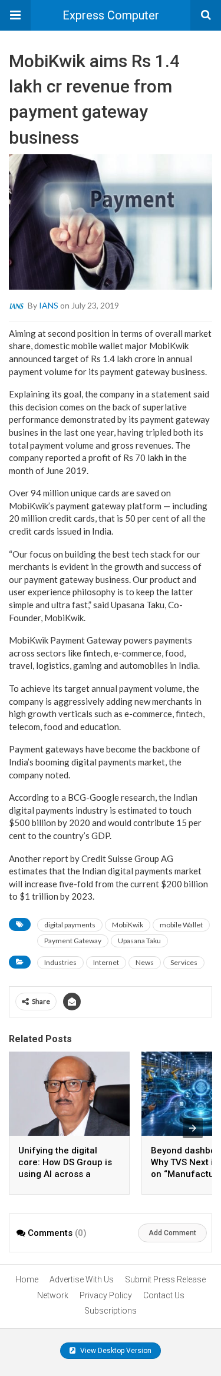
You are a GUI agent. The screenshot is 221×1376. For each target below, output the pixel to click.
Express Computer (110, 15)
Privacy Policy (106, 1295)
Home (26, 1279)
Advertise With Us (82, 1279)
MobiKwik (127, 924)
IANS (48, 305)
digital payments (69, 924)
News (145, 962)
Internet (106, 962)
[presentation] (193, 1128)
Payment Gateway (72, 940)
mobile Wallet (181, 924)
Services (183, 962)
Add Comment (172, 1233)
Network (52, 1295)
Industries (60, 962)
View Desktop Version (114, 1351)
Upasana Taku (139, 940)
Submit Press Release (165, 1279)
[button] (15, 15)
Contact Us (163, 1295)
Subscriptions (110, 1310)
